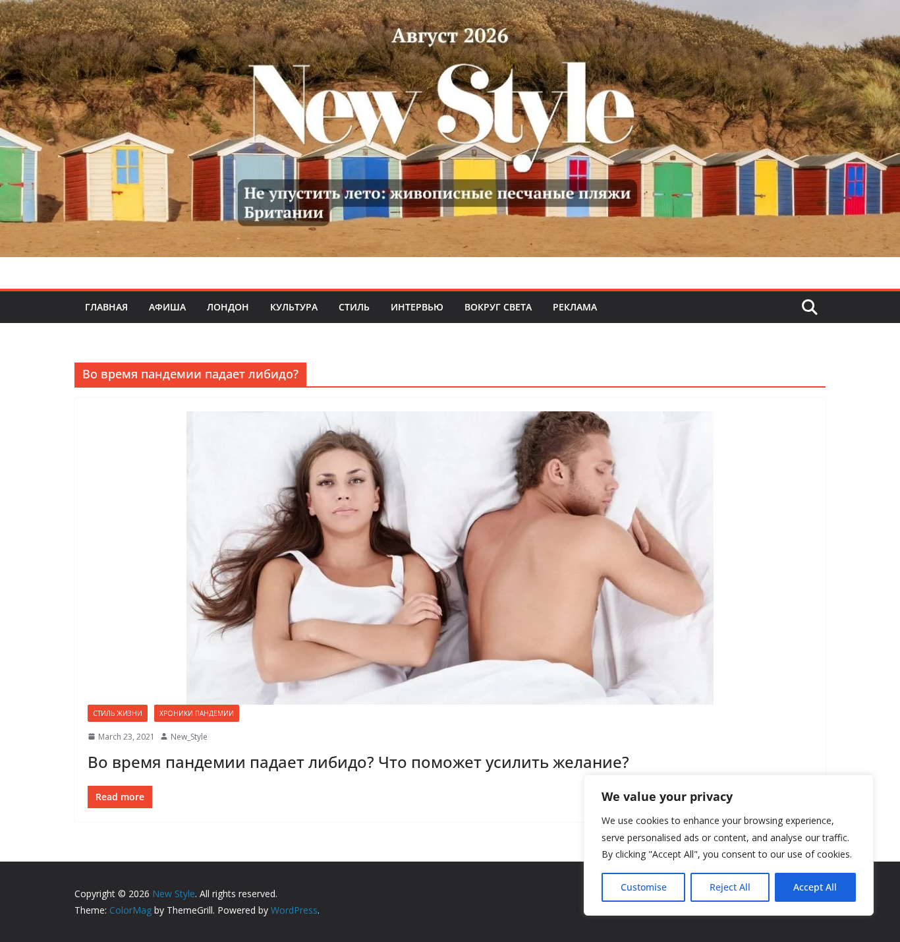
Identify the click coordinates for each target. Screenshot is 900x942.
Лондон (228, 307)
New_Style (189, 736)
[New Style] (450, 14)
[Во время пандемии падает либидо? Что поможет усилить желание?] (450, 558)
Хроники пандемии (196, 713)
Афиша (167, 307)
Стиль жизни (117, 713)
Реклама (575, 307)
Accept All (815, 887)
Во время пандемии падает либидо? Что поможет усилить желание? (358, 762)
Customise (644, 887)
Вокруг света (498, 307)
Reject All (730, 887)
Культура (294, 307)
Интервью (417, 307)
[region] (729, 845)
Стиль (354, 307)
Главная (106, 307)
